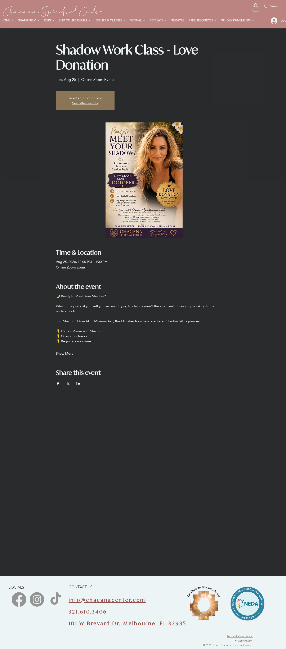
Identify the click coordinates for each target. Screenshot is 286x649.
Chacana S (25, 10)
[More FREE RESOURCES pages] (215, 20)
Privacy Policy (244, 641)
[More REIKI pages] (53, 20)
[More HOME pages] (13, 20)
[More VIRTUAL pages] (144, 20)
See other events (85, 103)
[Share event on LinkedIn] (78, 383)
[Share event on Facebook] (58, 383)
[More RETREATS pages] (166, 20)
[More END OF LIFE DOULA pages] (90, 20)
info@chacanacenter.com (107, 600)
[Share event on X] (68, 383)
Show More (64, 353)
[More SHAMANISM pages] (38, 20)
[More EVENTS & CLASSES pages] (125, 20)
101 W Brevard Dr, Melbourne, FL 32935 (128, 623)
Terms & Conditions (240, 636)
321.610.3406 (88, 612)
